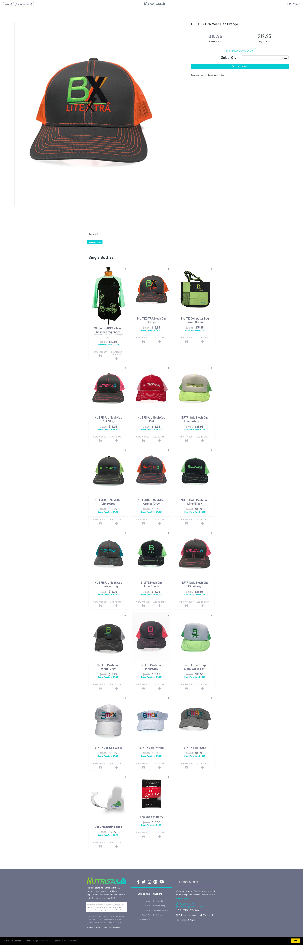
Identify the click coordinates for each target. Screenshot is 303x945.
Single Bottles (95, 242)
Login (7, 4)
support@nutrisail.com (191, 906)
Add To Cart (242, 66)
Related (93, 234)
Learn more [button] (72, 941)
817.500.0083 (187, 903)
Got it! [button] (295, 941)
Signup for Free (23, 4)
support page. (182, 898)
